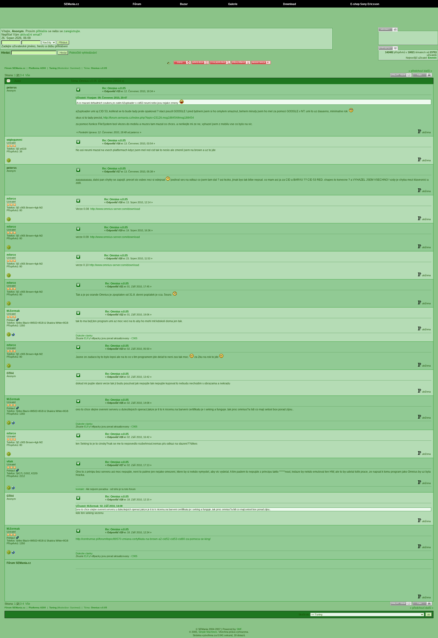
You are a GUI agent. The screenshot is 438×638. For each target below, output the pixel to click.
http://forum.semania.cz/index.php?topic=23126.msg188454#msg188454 (148, 117)
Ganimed (75, 68)
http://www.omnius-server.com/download (115, 209)
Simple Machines (207, 631)
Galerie (232, 4)
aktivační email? (31, 34)
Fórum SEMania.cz (15, 68)
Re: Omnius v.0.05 (114, 88)
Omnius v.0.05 (99, 68)
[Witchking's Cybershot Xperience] (13, 335)
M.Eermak (13, 310)
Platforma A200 (37, 68)
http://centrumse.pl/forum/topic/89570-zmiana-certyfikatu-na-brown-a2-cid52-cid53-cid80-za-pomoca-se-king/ (143, 539)
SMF (239, 629)
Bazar (183, 4)
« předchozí (416, 71)
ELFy (87, 338)
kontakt (80, 489)
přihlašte (41, 31)
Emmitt (432, 57)
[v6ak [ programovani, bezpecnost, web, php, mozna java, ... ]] (13, 488)
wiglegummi (14, 139)
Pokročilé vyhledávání (83, 52)
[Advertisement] (219, 18)
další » (428, 71)
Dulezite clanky (84, 335)
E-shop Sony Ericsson (364, 4)
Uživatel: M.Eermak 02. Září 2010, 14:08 (99, 506)
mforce (11, 198)
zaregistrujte (72, 31)
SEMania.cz (71, 4)
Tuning (53, 68)
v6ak (10, 461)
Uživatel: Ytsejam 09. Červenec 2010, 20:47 (101, 97)
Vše (27, 75)
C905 (134, 338)
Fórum (136, 4)
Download (289, 4)
